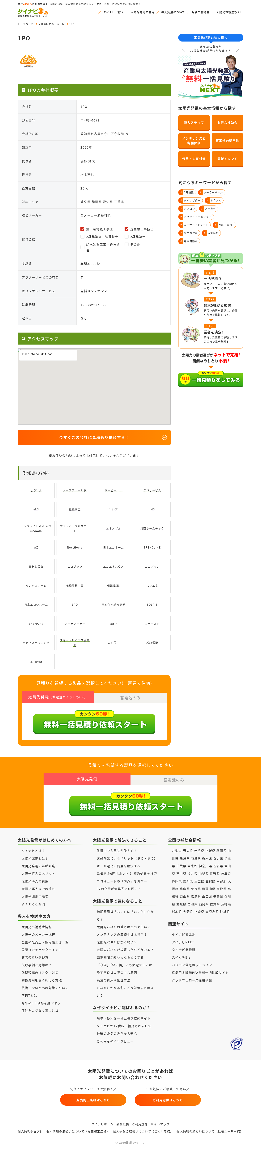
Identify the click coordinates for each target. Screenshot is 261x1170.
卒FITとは (29, 995)
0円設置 (187, 192)
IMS (152, 509)
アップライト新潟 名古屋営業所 (36, 528)
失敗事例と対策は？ (37, 965)
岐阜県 (226, 873)
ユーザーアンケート (194, 224)
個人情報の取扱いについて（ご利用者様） (143, 1131)
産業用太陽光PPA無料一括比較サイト (200, 972)
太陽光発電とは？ (35, 858)
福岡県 (204, 904)
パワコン (187, 208)
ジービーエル (113, 490)
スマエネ (152, 585)
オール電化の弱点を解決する (118, 866)
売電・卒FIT (224, 224)
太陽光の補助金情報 (37, 926)
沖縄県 (225, 911)
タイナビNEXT (183, 942)
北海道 (177, 850)
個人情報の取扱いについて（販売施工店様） (78, 1131)
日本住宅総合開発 (114, 604)
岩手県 (199, 850)
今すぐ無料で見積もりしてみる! (145, 1163)
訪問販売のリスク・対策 (40, 972)
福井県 (192, 873)
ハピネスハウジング (36, 643)
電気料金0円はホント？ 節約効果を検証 (127, 873)
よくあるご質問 (33, 904)
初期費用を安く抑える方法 (42, 980)
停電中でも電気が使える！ (117, 850)
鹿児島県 (212, 911)
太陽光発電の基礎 (143, 12)
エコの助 (36, 662)
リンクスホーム (36, 585)
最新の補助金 (201, 12)
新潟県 (218, 866)
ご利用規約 (140, 1124)
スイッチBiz (181, 957)
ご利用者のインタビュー (115, 1041)
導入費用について (173, 12)
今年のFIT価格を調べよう (41, 1003)
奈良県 (196, 888)
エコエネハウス (113, 566)
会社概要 (122, 1124)
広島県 (196, 896)
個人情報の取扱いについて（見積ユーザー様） (210, 1131)
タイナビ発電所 (183, 949)
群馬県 (218, 858)
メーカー (208, 208)
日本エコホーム (113, 547)
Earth (113, 623)
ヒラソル (36, 490)
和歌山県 (208, 888)
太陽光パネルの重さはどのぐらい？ (124, 926)
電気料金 (211, 233)
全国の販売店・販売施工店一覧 (45, 942)
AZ (36, 547)
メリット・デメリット (196, 216)
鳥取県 (221, 888)
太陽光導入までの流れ (38, 888)
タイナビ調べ (190, 200)
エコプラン (74, 566)
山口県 (207, 896)
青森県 (188, 850)
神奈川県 (205, 866)
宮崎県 (199, 911)
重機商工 (75, 509)
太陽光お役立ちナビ (229, 12)
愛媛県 (181, 904)
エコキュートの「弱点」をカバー (122, 881)
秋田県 (221, 850)
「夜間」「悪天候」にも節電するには (124, 965)
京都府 (221, 881)
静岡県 (177, 881)
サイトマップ (160, 1124)
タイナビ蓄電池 (183, 934)
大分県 (188, 911)
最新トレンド (227, 158)
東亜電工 (113, 643)
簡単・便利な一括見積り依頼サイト (124, 1018)
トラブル (214, 200)
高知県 (192, 904)
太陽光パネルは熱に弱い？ (117, 942)
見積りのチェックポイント (42, 949)
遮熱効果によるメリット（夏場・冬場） (127, 858)
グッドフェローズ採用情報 (192, 980)
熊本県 (177, 911)
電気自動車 (189, 241)
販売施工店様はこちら (93, 1100)
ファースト (152, 623)
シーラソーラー (74, 623)
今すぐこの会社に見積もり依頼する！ (94, 437)
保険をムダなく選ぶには (40, 1010)
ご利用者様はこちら (168, 1100)
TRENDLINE (152, 547)
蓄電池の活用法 (227, 140)
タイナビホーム (102, 1124)
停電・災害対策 (194, 158)
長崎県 (226, 904)
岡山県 (185, 896)
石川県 (181, 873)
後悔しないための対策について (45, 987)
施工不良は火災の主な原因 (117, 972)
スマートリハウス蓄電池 (75, 642)
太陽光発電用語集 (35, 896)
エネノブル (113, 528)
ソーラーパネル (211, 192)
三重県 (199, 881)
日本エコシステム (36, 604)
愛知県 (188, 881)
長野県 (215, 873)
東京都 (192, 866)
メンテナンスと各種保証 (194, 140)
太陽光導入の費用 (35, 881)
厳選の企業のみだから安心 (117, 1033)
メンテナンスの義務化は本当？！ (122, 934)
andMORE (36, 623)
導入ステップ (194, 122)
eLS (36, 509)
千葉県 (181, 866)
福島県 (185, 858)
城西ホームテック (152, 528)
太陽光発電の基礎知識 (38, 866)
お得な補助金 (227, 122)
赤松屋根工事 (75, 585)
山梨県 (204, 873)
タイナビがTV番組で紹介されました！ (126, 1026)
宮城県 (210, 850)
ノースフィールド (75, 490)
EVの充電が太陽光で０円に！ (119, 888)
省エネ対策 (189, 233)
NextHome (75, 547)
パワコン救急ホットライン (192, 965)
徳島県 (218, 896)
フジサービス (152, 490)
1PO (75, 604)
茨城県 (196, 858)
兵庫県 (185, 888)
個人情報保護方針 (30, 1131)
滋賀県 (210, 881)
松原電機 (152, 643)
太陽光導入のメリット (38, 873)
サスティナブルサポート (75, 528)
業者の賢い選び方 (35, 957)
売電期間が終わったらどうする (120, 957)
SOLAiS (152, 604)
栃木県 (207, 858)
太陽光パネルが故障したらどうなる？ (125, 949)
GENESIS (113, 585)
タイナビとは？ (113, 12)
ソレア (113, 509)
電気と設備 (36, 566)
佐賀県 (215, 904)
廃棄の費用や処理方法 (113, 980)
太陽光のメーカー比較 (38, 934)
